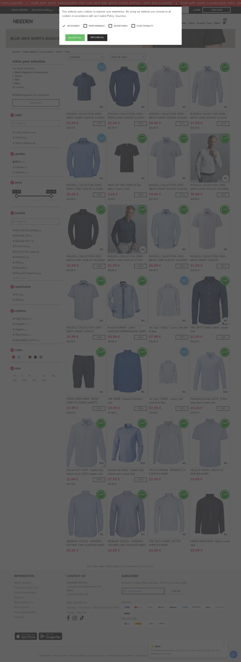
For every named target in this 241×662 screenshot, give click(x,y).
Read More (121, 16)
